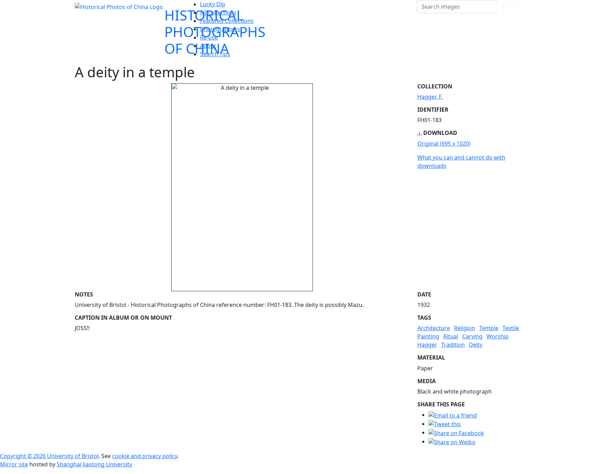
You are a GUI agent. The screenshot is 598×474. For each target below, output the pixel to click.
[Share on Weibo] (451, 441)
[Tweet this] (444, 424)
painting (428, 336)
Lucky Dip (212, 4)
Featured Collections (227, 21)
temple (488, 328)
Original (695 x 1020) (444, 143)
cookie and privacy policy (144, 456)
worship (498, 336)
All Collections (218, 12)
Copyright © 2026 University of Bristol (49, 456)
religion (464, 328)
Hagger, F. (430, 97)
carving (472, 336)
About (208, 46)
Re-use (209, 37)
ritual (450, 336)
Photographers (220, 29)
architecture (433, 328)
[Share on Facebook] (456, 432)
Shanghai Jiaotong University (94, 464)
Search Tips (215, 54)
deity (475, 344)
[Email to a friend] (452, 415)
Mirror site (14, 464)
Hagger (427, 344)
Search (510, 6)
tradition (453, 344)
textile (510, 328)
